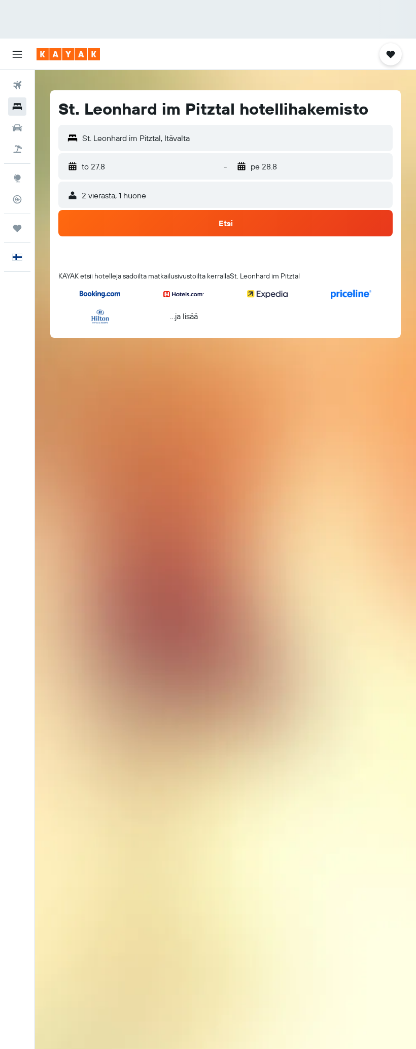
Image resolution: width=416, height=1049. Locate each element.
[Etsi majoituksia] (17, 106)
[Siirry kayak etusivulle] (68, 54)
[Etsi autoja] (17, 128)
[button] (17, 54)
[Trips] (17, 228)
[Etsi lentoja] (17, 85)
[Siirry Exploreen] (17, 178)
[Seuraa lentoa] (17, 199)
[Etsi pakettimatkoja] (17, 149)
